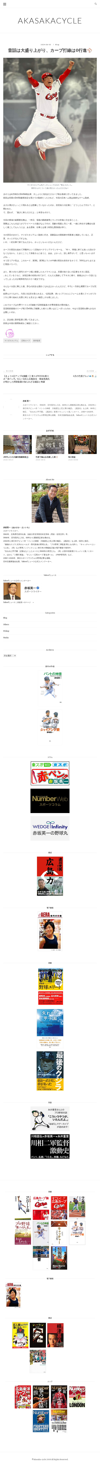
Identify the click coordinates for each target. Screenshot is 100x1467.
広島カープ (25, 340)
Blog (57, 45)
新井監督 (36, 340)
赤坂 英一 (26, 401)
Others (6, 624)
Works (6, 638)
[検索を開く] (96, 4)
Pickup (6, 631)
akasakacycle (50, 20)
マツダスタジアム (11, 340)
